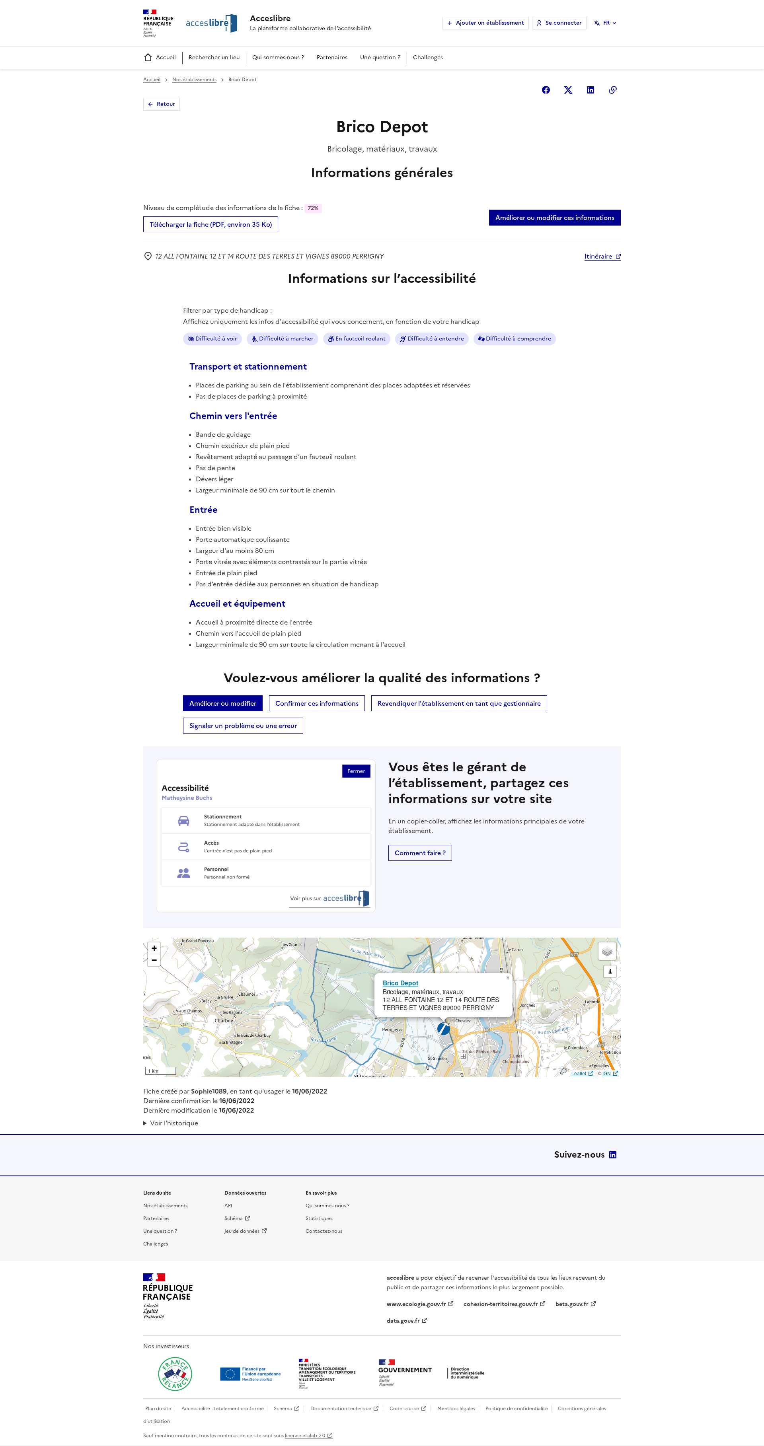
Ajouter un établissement (490, 23)
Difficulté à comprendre (518, 339)
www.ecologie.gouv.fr (416, 1304)
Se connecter (564, 23)
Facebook (546, 90)
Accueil (166, 57)
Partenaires (332, 57)
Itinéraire (598, 256)
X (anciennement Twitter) (568, 90)
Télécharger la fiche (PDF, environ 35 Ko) (211, 224)
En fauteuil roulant (360, 339)
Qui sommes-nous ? (278, 57)
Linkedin (590, 90)
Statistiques (319, 1218)
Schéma (233, 1218)
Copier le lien (613, 90)
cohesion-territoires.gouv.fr (501, 1304)
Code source (404, 1408)
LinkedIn (613, 1155)
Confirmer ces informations (317, 703)
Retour (166, 104)
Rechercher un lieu (214, 57)
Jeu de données (241, 1231)
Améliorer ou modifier (222, 703)
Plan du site (158, 1408)
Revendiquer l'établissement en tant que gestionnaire (459, 703)
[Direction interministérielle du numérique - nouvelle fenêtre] (433, 1373)
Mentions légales (456, 1408)
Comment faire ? (420, 853)
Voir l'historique (174, 1123)
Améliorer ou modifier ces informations (554, 217)
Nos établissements (194, 79)
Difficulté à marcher (286, 339)
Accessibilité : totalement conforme (222, 1408)
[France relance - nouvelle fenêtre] (175, 1374)
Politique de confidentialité (516, 1408)
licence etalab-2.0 (305, 1435)
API (228, 1205)
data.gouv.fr (403, 1321)
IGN (606, 1073)
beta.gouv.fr (572, 1304)
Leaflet (578, 1073)
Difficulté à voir (216, 339)
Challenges (428, 57)
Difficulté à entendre (435, 339)
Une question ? (380, 57)
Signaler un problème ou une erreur (243, 725)
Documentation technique (340, 1408)
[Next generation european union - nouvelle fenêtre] (251, 1374)
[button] (508, 978)
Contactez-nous (324, 1231)
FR (606, 23)
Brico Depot (400, 982)
